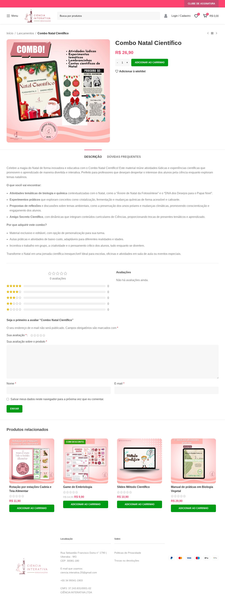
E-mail (119, 383)
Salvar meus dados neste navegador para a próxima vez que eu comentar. (57, 399)
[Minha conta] (166, 15)
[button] (31, 508)
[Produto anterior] (208, 33)
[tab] (93, 155)
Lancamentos (25, 33)
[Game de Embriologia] (85, 460)
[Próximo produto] (216, 33)
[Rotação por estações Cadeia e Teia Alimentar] (31, 460)
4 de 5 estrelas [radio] (40, 335)
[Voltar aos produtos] (212, 33)
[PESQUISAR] (156, 16)
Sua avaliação (17, 335)
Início (10, 33)
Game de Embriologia (77, 486)
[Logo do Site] (38, 15)
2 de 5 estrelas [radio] (34, 335)
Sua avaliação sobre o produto (27, 341)
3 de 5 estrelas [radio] (37, 335)
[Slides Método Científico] (139, 460)
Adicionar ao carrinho (150, 62)
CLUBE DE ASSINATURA (201, 3)
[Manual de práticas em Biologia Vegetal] (193, 460)
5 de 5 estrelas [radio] (43, 335)
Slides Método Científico (133, 486)
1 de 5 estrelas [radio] (31, 335)
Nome (11, 383)
